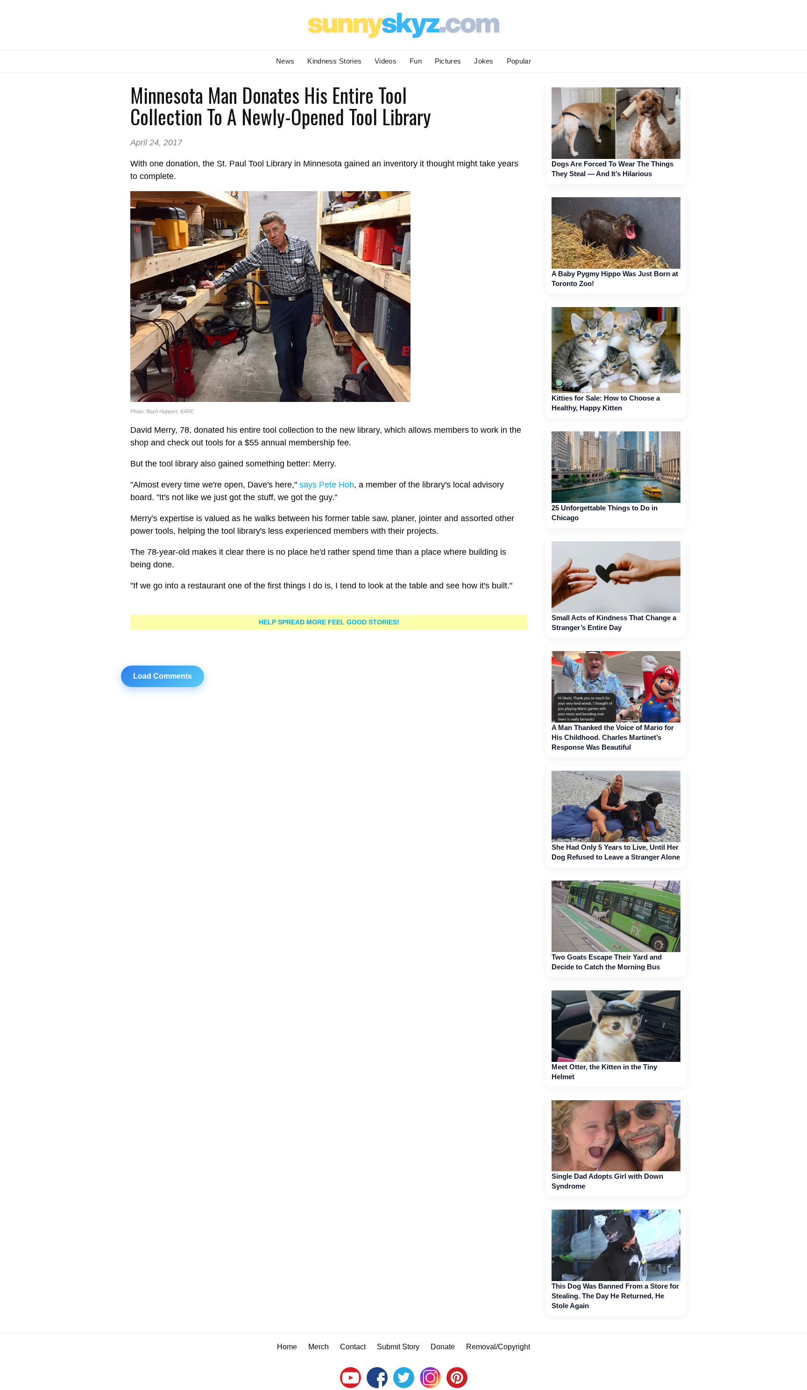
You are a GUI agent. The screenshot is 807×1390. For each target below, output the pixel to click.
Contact (353, 1347)
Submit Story (398, 1347)
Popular (519, 61)
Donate (443, 1347)
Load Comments (162, 676)
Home (287, 1347)
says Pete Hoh (326, 484)
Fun (416, 61)
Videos (385, 61)
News (285, 61)
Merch (318, 1347)
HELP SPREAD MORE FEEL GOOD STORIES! (329, 622)
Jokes (484, 61)
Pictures (448, 61)
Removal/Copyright (498, 1347)
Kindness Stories (334, 61)
